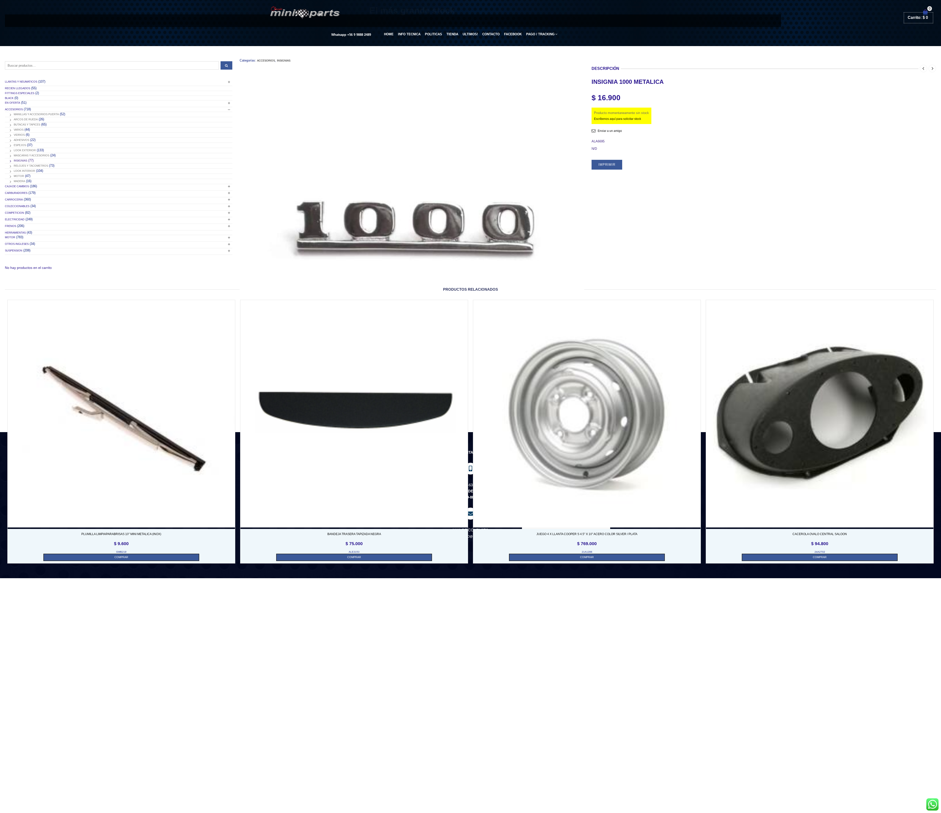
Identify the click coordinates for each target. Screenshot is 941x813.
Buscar (226, 65)
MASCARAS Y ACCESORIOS (31, 155)
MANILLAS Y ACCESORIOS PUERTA (36, 114)
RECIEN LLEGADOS (17, 88)
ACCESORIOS (266, 60)
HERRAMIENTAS (15, 232)
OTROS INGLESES (17, 243)
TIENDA (452, 34)
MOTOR (19, 176)
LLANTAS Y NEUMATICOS (21, 81)
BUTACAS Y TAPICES (27, 124)
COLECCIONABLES (17, 206)
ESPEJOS (20, 145)
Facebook (513, 34)
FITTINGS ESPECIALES (19, 93)
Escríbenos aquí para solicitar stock (617, 119)
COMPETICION (14, 212)
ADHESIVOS (21, 139)
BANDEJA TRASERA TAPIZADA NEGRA (354, 534)
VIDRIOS (19, 134)
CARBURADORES (16, 192)
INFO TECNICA (409, 34)
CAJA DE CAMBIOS (17, 186)
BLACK (9, 98)
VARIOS (19, 129)
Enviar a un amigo (610, 131)
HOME (389, 34)
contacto (491, 34)
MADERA (19, 181)
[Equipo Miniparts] (932, 804)
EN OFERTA (12, 102)
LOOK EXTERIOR (25, 150)
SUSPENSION (13, 250)
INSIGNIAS (283, 60)
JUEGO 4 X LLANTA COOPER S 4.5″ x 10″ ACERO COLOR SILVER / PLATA (586, 534)
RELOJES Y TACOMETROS (31, 165)
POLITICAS (433, 34)
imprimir (606, 164)
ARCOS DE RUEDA (26, 119)
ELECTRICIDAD (15, 219)
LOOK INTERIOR (24, 170)
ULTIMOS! (470, 34)
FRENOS (10, 226)
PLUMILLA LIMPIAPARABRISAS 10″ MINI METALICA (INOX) (121, 534)
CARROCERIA (14, 199)
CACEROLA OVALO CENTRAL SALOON (819, 534)
